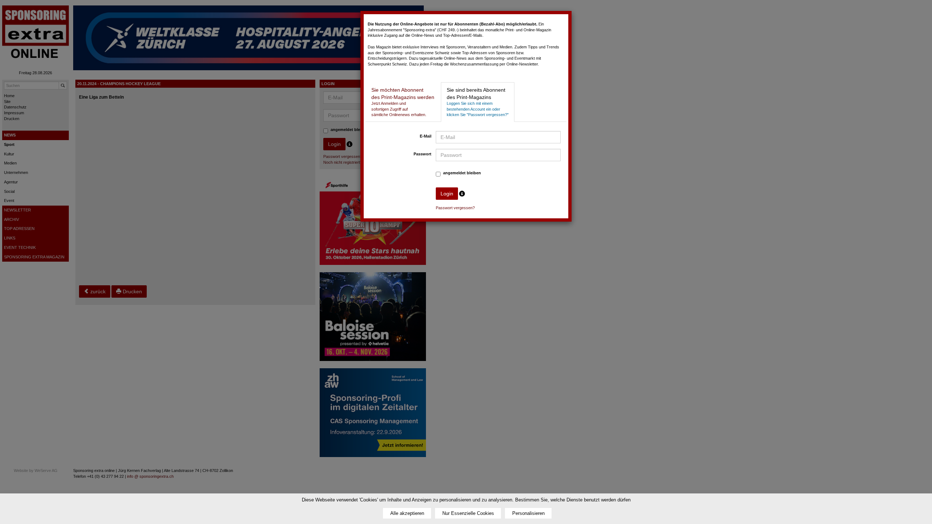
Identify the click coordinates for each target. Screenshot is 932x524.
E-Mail (425, 136)
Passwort (422, 154)
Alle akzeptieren (407, 513)
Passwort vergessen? (455, 208)
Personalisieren (528, 513)
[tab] (403, 102)
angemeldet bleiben (462, 173)
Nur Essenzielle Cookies (468, 513)
